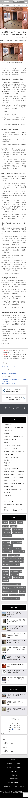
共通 (4, 555)
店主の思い (8, 460)
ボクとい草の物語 (7, 545)
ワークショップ (7, 551)
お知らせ (14, 526)
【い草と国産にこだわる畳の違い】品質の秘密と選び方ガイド (13, 398)
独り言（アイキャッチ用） (17, 568)
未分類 (7, 489)
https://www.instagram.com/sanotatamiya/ (11, 366)
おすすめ (6, 526)
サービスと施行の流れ (14, 782)
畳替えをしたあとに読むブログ (13, 504)
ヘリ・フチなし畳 (17, 542)
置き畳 (22, 591)
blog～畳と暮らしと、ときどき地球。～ (14, 786)
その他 (6, 433)
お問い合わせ (14, 771)
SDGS (6, 457)
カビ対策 (7, 507)
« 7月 (2, 733)
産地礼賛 (5, 574)
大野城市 (21, 471)
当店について (8, 454)
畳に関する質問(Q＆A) (8, 5)
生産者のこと (16, 489)
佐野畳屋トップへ (14, 760)
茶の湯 (5, 595)
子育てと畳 (7, 495)
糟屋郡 (14, 483)
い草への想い (18, 427)
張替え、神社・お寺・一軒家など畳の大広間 (13, 558)
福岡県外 (7, 480)
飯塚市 (14, 486)
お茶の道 (7, 436)
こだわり (14, 457)
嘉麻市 (13, 471)
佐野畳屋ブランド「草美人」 (14, 767)
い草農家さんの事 (14, 775)
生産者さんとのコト (16, 571)
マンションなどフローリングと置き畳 (12, 548)
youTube (12, 522)
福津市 (14, 480)
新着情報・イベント (10, 439)
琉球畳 (21, 451)
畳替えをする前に (18, 577)
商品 (6, 442)
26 (12, 729)
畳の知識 (7, 492)
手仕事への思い (8, 463)
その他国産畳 (7, 529)
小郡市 (13, 474)
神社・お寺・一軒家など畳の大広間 (11, 584)
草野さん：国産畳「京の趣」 (16, 595)
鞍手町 (6, 486)
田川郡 (6, 477)
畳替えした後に (7, 577)
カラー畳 (7, 445)
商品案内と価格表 (14, 778)
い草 (20, 522)
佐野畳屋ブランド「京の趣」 (14, 763)
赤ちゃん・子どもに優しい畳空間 (11, 598)
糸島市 (21, 483)
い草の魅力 (8, 427)
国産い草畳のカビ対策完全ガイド (9, 383)
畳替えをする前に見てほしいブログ (14, 510)
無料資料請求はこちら (18, 1)
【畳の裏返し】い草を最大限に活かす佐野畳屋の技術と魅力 (15, 390)
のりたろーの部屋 (18, 436)
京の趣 (6, 451)
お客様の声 (8, 430)
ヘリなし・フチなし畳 (10, 448)
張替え (16, 555)
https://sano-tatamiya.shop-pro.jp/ (9, 373)
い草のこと (8, 424)
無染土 (14, 451)
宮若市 (6, 474)
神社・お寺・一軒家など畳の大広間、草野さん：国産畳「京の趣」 (14, 588)
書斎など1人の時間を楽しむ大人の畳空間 (13, 561)
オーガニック (7, 535)
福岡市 (21, 477)
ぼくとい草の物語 (17, 532)
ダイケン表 (6, 542)
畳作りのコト (14, 574)
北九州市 (15, 468)
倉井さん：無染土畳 (19, 551)
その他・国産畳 (17, 445)
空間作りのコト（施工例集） (10, 591)
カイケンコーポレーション (9, 539)
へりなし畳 (6, 532)
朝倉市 (20, 474)
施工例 (6, 466)
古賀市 (6, 471)
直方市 (14, 477)
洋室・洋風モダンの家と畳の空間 (11, 564)
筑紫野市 (7, 483)
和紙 (10, 555)
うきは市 (7, 468)
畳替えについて (9, 501)
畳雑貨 (5, 580)
